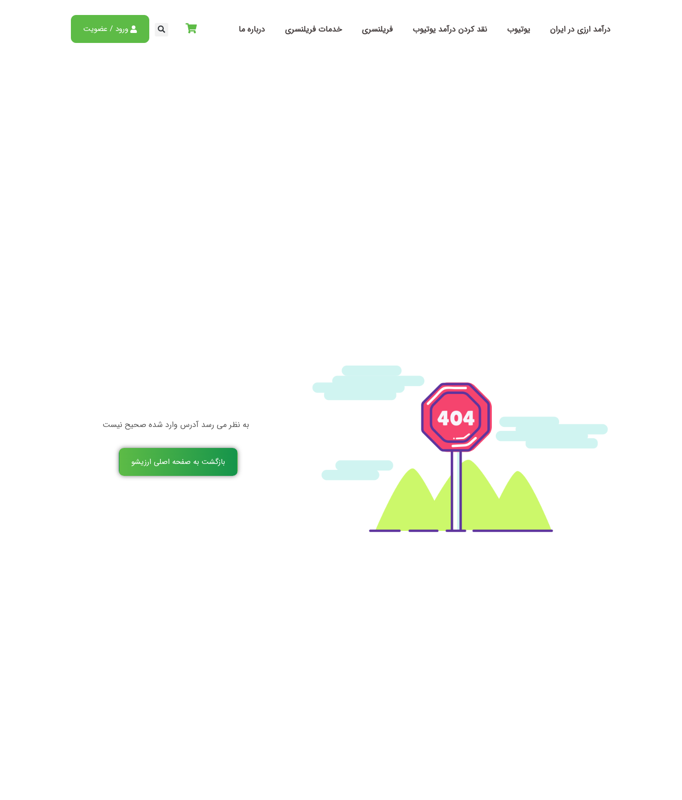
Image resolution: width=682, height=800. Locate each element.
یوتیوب (518, 29)
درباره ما (252, 29)
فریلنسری (377, 29)
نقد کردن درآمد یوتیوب (450, 29)
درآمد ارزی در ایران (580, 29)
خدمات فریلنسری (313, 29)
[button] (161, 29)
